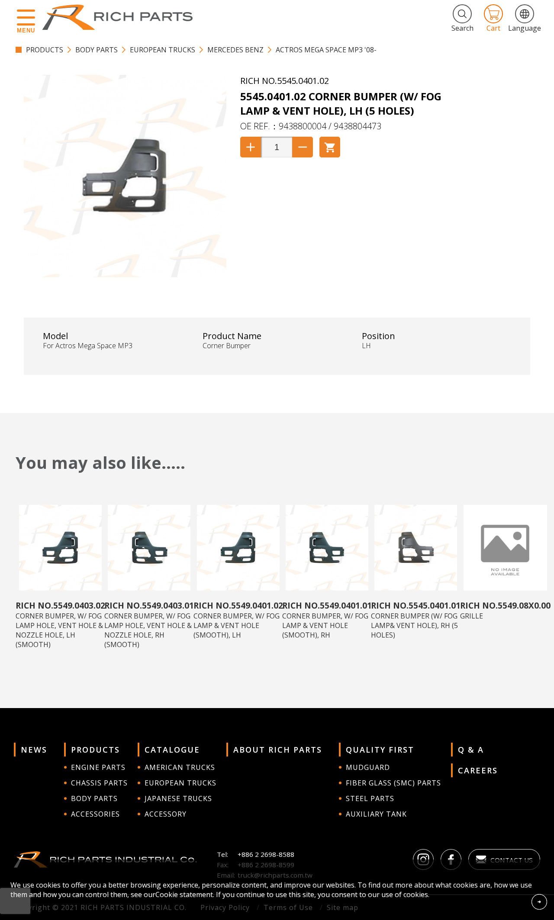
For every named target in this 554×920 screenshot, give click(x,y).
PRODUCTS (44, 49)
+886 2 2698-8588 (266, 854)
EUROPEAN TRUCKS (162, 49)
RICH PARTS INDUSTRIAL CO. (121, 17)
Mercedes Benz (235, 49)
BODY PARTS (96, 49)
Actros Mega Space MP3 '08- (326, 49)
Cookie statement (184, 894)
